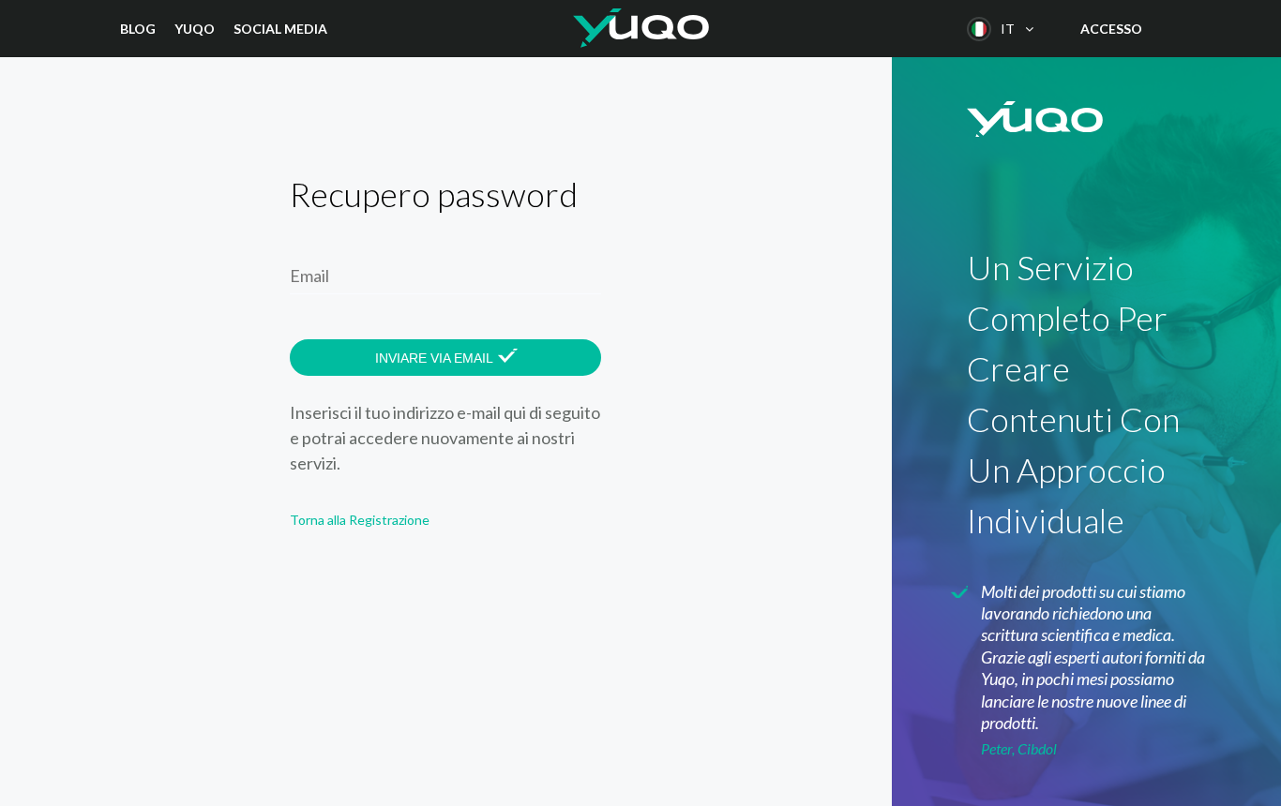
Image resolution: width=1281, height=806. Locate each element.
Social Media (280, 29)
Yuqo (194, 29)
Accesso (1111, 29)
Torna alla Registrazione (360, 520)
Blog (138, 29)
